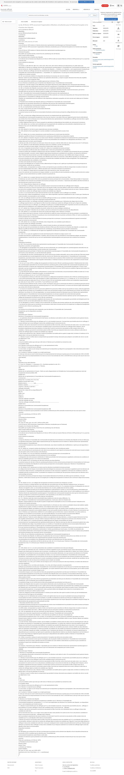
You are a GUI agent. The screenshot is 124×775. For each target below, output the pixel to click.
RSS (8, 768)
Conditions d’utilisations (95, 768)
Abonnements (10, 765)
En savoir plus (73, 2)
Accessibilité (93, 770)
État (97, 46)
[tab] (118, 23)
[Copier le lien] (99, 57)
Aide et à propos (39, 765)
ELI (35, 770)
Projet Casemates (39, 768)
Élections (98, 54)
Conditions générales (95, 765)
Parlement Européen (100, 50)
